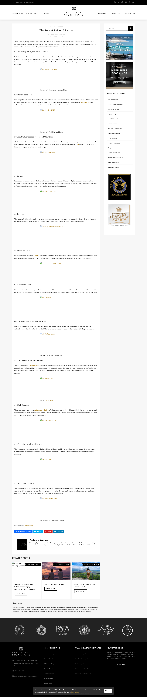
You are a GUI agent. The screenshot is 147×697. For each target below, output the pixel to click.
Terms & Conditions (49, 659)
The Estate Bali (28, 525)
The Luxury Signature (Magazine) (22, 607)
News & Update (112, 138)
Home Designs (112, 124)
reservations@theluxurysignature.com (25, 676)
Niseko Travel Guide (114, 143)
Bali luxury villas (35, 365)
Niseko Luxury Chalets (81, 669)
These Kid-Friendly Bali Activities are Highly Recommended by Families (24, 586)
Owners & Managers (50, 654)
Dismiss (108, 691)
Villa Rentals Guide (113, 167)
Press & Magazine (49, 669)
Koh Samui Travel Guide (115, 128)
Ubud (77, 144)
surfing (37, 255)
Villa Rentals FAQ (49, 664)
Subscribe (121, 664)
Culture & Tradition (113, 109)
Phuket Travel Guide (114, 152)
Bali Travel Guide (56, 37)
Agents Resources (49, 673)
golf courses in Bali (40, 410)
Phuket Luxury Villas (81, 654)
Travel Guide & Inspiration (115, 157)
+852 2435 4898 (19, 671)
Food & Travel (112, 114)
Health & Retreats (113, 119)
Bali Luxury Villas (80, 664)
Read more (21, 594)
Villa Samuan (49, 400)
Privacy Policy (48, 683)
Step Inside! (75, 692)
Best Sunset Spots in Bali (54, 584)
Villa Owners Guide (113, 162)
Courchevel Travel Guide (115, 104)
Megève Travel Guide (114, 133)
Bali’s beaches (85, 102)
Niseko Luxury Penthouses (83, 673)
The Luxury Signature (57, 34)
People (110, 148)
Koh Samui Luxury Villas (82, 659)
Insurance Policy (48, 678)
